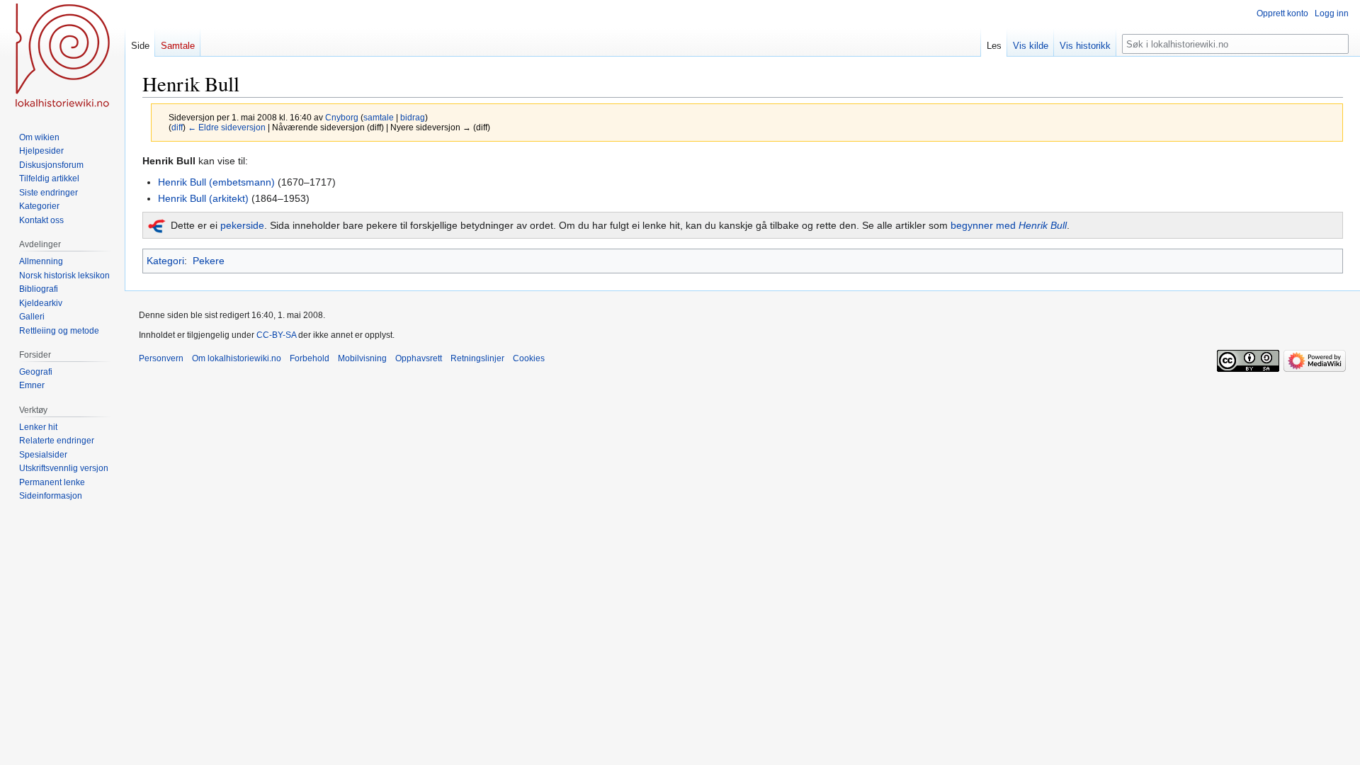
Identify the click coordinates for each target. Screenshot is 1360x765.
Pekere (209, 260)
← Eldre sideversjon (227, 127)
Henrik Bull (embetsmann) (216, 182)
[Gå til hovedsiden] (62, 56)
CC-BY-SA (276, 335)
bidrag (412, 117)
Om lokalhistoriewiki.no (236, 358)
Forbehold (309, 358)
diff (177, 127)
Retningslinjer (477, 358)
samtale (378, 117)
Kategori (165, 260)
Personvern (161, 358)
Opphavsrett (418, 358)
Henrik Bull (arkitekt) (203, 198)
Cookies (529, 358)
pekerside (242, 225)
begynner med (1009, 225)
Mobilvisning (362, 358)
